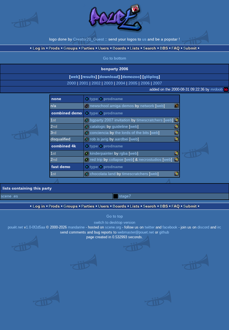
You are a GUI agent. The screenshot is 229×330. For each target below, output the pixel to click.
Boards (119, 48)
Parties (87, 48)
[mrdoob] (226, 89)
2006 (145, 83)
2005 (132, 83)
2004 (120, 83)
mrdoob (217, 89)
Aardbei (121, 139)
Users (103, 48)
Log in (39, 48)
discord (203, 227)
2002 (96, 83)
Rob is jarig (99, 139)
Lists (134, 48)
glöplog (151, 76)
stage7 (125, 196)
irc (219, 227)
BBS (164, 48)
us (144, 39)
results (89, 76)
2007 (157, 83)
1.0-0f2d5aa (35, 227)
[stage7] (115, 196)
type (94, 98)
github (164, 232)
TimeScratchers (150, 120)
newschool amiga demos (112, 105)
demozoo (131, 76)
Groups (70, 48)
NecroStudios (150, 159)
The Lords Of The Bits (132, 132)
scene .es (9, 196)
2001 (83, 83)
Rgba (124, 153)
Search (149, 48)
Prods (54, 48)
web (74, 76)
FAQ (175, 48)
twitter (149, 227)
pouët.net (15, 227)
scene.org (113, 227)
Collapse (116, 159)
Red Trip (96, 159)
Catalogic (98, 126)
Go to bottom (114, 58)
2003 (108, 83)
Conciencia (99, 132)
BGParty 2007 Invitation (110, 120)
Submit (190, 48)
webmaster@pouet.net (136, 232)
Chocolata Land (103, 173)
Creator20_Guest (88, 39)
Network (147, 105)
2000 (71, 83)
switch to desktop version (114, 223)
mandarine (76, 227)
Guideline (120, 126)
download (108, 76)
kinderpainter (101, 153)
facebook (170, 227)
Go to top (114, 216)
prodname (113, 98)
